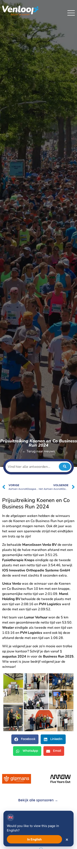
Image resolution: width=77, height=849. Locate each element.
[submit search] (65, 467)
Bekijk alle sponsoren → (38, 800)
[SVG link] (71, 13)
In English (34, 839)
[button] (24, 739)
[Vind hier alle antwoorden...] (38, 466)
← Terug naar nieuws (38, 451)
